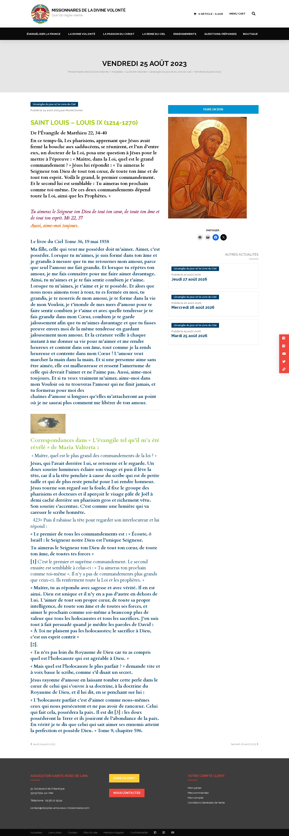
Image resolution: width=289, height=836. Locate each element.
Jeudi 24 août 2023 (43, 744)
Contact (72, 832)
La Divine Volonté (81, 33)
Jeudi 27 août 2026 (189, 279)
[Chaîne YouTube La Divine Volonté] (172, 832)
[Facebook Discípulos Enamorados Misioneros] (163, 832)
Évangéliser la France (43, 33)
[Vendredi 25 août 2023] (207, 167)
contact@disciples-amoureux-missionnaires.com (59, 807)
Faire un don (213, 109)
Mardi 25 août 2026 (189, 335)
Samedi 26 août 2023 (244, 744)
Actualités (36, 832)
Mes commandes (198, 793)
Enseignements (184, 33)
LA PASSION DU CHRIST (118, 33)
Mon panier (195, 788)
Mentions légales (114, 832)
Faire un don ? (124, 778)
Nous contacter (126, 792)
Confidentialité (139, 832)
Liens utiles (55, 832)
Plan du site (90, 832)
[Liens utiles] (284, 369)
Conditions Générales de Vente (206, 802)
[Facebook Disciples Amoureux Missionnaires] (155, 832)
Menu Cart (237, 13)
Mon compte (195, 797)
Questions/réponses (220, 33)
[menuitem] (44, 34)
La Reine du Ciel (154, 33)
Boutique (250, 33)
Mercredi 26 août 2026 (192, 307)
